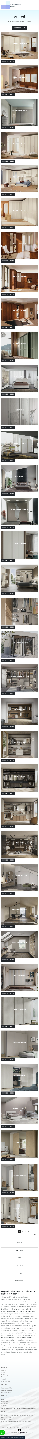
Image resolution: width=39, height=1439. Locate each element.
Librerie (3, 1370)
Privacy (3, 1438)
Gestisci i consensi (18, 1438)
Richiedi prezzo (8, 61)
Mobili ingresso (6, 1375)
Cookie (8, 1438)
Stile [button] (19, 1258)
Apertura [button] (19, 1273)
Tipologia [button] (19, 1265)
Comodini (4, 1403)
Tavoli (3, 1377)
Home (9, 21)
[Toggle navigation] (35, 5)
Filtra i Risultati (19, 28)
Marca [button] (19, 1242)
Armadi (29, 21)
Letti (2, 1399)
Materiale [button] (19, 1250)
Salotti (3, 1373)
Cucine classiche (6, 1388)
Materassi (4, 1405)
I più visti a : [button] (19, 1281)
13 (35, 1234)
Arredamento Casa (18, 21)
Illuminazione (5, 1381)
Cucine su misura (6, 1392)
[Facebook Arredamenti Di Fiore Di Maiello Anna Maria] (19, 1430)
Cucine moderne (6, 1390)
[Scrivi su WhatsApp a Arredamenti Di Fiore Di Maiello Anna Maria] (2, 1432)
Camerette (4, 1401)
